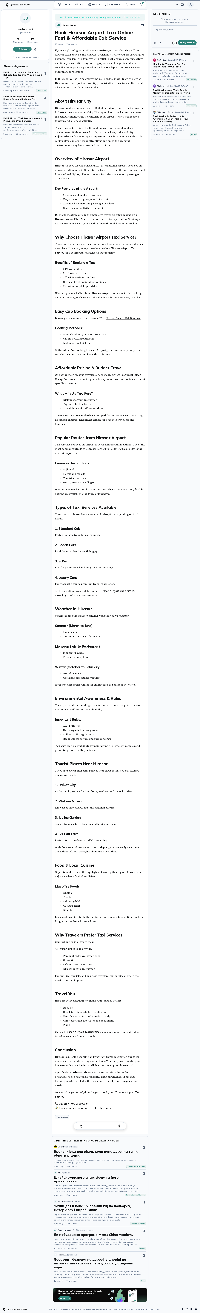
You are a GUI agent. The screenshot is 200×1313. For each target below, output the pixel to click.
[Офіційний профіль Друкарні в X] (191, 1309)
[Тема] (182, 5)
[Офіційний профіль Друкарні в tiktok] (187, 1309)
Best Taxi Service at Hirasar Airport (87, 847)
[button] (141, 4)
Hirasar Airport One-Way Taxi (115, 489)
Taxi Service (62, 1117)
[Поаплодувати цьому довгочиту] (81, 1126)
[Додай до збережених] (44, 73)
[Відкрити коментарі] (94, 1126)
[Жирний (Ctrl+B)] (155, 43)
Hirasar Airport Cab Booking (123, 318)
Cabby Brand (25, 28)
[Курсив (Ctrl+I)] (160, 43)
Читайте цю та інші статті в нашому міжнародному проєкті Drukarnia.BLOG (100, 17)
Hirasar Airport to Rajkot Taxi (105, 448)
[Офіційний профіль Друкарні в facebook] (182, 1309)
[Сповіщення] (141, 4)
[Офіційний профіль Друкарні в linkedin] (195, 1309)
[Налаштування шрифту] (142, 24)
